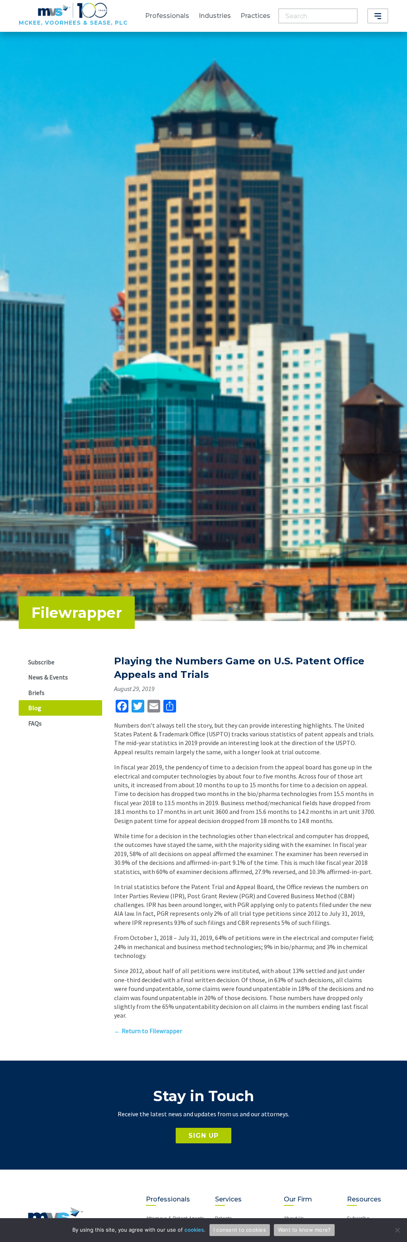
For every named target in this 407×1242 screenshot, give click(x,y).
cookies (194, 1229)
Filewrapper (76, 612)
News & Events (48, 677)
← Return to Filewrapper (148, 1031)
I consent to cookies (239, 1229)
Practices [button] (255, 15)
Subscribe (41, 662)
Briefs (36, 693)
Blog (34, 708)
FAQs (35, 723)
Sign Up (203, 1135)
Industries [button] (215, 15)
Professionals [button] (167, 15)
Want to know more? (304, 1229)
